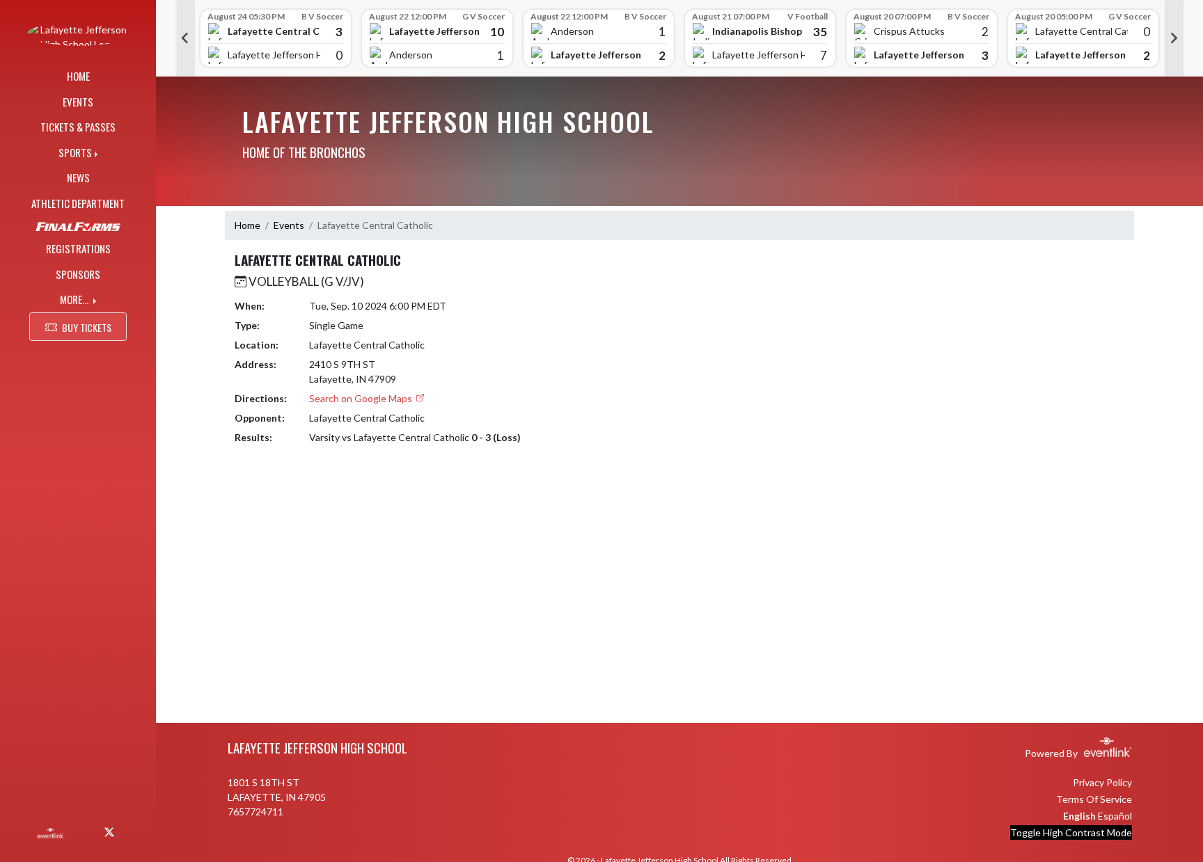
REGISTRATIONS (78, 248)
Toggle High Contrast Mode (1071, 832)
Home (247, 225)
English (1079, 816)
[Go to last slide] (185, 38)
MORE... (75, 299)
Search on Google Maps (361, 398)
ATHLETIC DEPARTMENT (78, 203)
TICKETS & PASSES (78, 126)
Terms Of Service (1094, 799)
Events (289, 225)
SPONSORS (78, 274)
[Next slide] (1174, 38)
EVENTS (78, 101)
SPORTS (75, 152)
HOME (78, 75)
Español (1115, 816)
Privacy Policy (1102, 782)
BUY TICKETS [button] (86, 327)
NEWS (78, 177)
